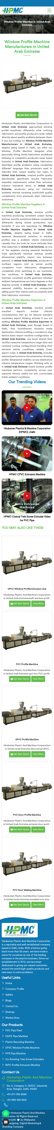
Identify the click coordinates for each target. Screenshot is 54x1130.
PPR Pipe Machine (15, 1053)
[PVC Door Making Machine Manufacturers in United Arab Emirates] (27, 862)
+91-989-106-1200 (16, 1100)
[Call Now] (5, 1104)
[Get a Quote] (5, 1122)
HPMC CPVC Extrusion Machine (27, 474)
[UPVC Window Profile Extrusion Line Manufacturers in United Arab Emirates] (27, 561)
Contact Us (11, 1006)
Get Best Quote (21, 603)
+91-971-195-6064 (16, 1094)
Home (8, 983)
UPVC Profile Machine (27, 739)
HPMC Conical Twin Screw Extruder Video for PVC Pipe (27, 518)
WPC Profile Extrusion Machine (22, 1065)
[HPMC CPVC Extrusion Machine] (27, 453)
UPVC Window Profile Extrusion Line (27, 589)
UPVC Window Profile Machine (22, 1048)
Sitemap (10, 1012)
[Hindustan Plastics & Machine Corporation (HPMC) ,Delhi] (27, 407)
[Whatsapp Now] (5, 1113)
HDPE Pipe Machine (16, 1036)
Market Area (12, 1018)
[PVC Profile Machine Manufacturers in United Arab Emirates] (27, 637)
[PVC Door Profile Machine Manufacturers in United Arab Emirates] (27, 787)
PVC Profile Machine (27, 664)
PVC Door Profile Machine (27, 815)
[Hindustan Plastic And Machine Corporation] (13, 10)
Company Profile (14, 989)
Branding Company (12, 1127)
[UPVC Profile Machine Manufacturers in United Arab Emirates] (27, 712)
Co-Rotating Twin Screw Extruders (24, 1059)
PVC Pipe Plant (13, 1030)
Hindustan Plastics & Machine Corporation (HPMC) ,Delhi (27, 430)
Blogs (8, 1000)
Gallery (9, 995)
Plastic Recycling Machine (19, 1042)
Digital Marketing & (30, 1123)
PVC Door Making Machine (27, 890)
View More (38, 603)
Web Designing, (10, 1123)
